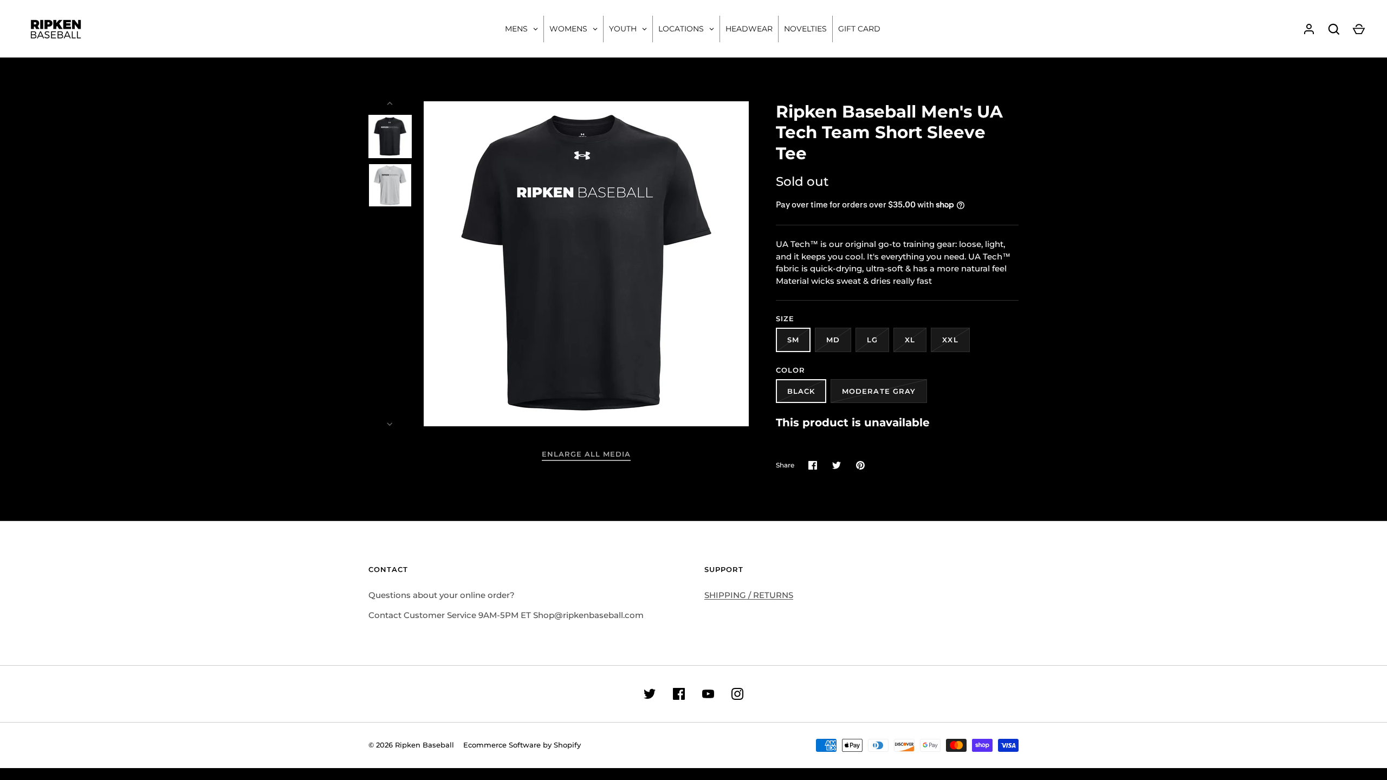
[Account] (1309, 29)
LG (872, 339)
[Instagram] (737, 694)
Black (801, 391)
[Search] (1334, 29)
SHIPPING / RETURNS (748, 595)
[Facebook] (679, 694)
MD (833, 339)
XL (910, 339)
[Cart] (1359, 29)
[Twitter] (650, 694)
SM (793, 339)
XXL (950, 339)
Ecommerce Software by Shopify (522, 744)
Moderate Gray (879, 391)
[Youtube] (708, 694)
